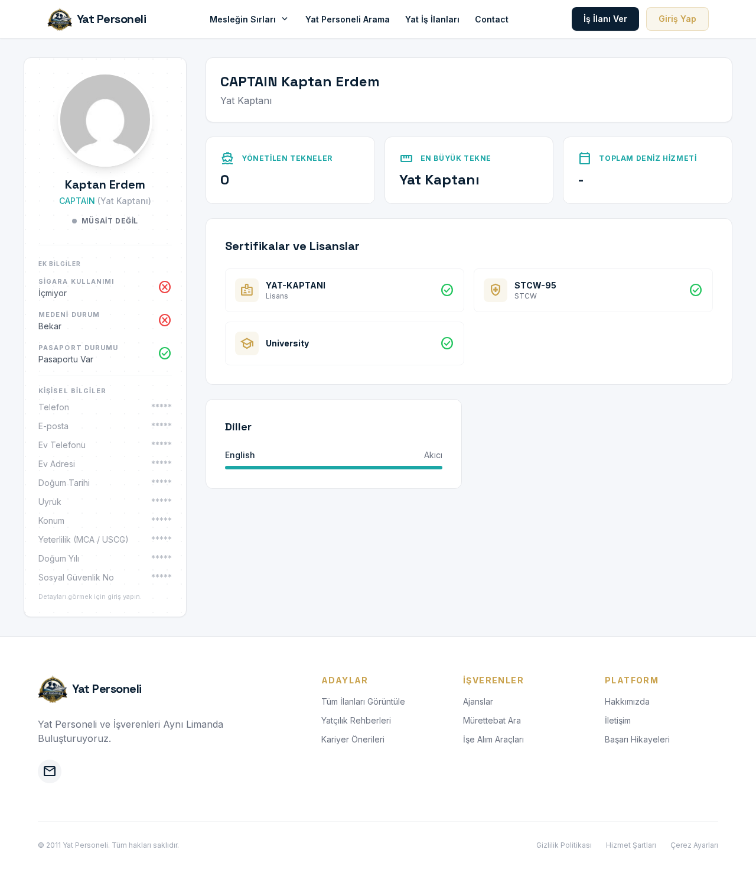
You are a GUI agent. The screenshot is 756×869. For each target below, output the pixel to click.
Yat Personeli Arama (347, 19)
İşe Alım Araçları (493, 739)
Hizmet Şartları (631, 845)
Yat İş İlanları (432, 19)
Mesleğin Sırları (250, 18)
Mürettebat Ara (492, 720)
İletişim (618, 720)
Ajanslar (478, 701)
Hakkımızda (627, 701)
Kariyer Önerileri (352, 739)
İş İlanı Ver (605, 19)
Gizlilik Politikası (564, 845)
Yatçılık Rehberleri (356, 720)
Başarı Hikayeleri (637, 739)
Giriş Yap (677, 19)
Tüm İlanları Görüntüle (363, 701)
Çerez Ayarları (694, 845)
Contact (492, 19)
